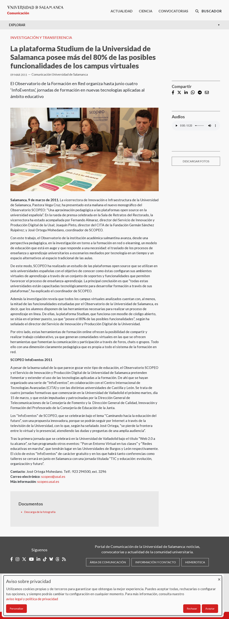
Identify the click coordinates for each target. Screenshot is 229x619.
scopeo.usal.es (48, 481)
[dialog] (113, 595)
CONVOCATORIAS (173, 11)
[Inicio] (36, 10)
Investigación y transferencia (41, 37)
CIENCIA (145, 11)
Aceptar (210, 608)
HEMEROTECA (195, 562)
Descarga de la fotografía (39, 511)
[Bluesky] (51, 559)
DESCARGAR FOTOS (196, 161)
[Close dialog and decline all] (219, 577)
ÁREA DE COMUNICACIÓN (108, 562)
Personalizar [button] (16, 608)
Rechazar (192, 608)
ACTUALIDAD (122, 11)
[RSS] (64, 559)
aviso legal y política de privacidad (32, 599)
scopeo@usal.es (53, 476)
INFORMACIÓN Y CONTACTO (155, 562)
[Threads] (57, 559)
